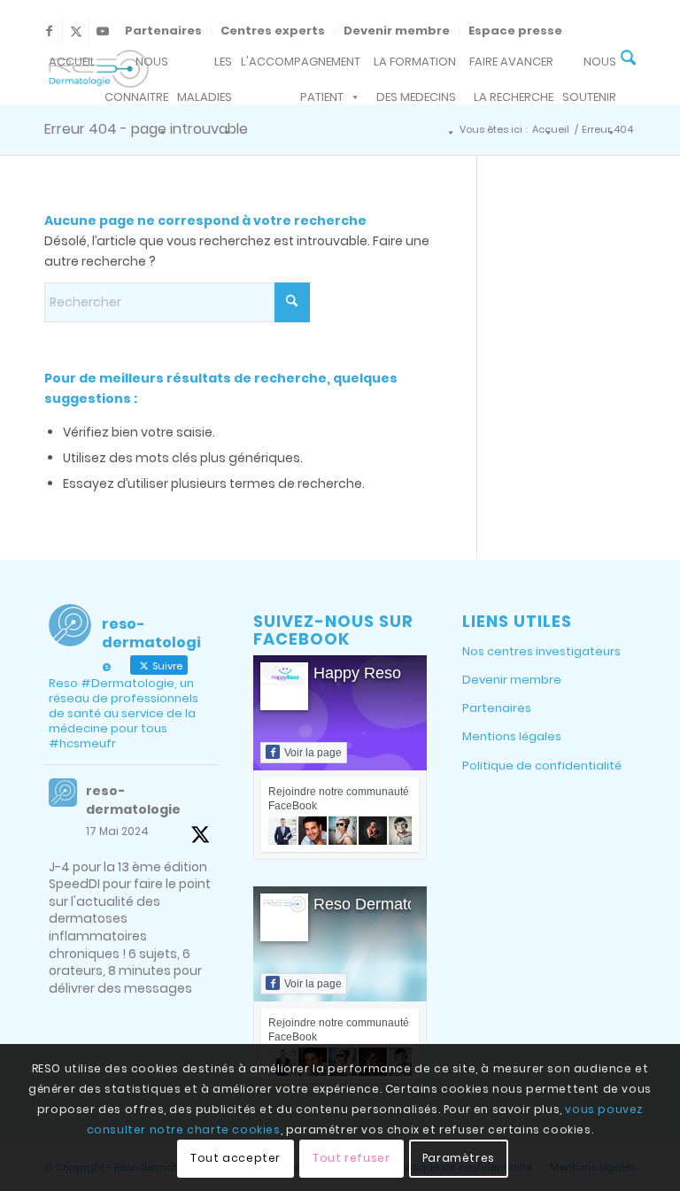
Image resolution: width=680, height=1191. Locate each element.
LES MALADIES (204, 66)
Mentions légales (511, 736)
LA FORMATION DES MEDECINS (415, 66)
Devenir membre (397, 30)
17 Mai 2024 (117, 831)
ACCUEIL (72, 61)
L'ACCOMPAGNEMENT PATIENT (300, 66)
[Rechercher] (628, 59)
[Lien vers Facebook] (49, 31)
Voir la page (313, 752)
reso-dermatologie (133, 800)
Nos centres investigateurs (541, 651)
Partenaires (163, 30)
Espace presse (515, 30)
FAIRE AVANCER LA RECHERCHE (511, 66)
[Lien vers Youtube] (102, 31)
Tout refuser (351, 1157)
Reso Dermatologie (381, 904)
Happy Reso (357, 673)
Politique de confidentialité (542, 765)
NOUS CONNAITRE (136, 66)
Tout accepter (235, 1157)
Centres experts (272, 30)
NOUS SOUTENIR (589, 66)
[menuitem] (164, 31)
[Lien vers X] (76, 31)
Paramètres (458, 1157)
